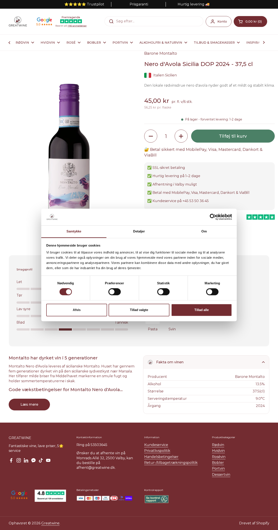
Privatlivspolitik (157, 451)
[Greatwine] (18, 21)
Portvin (218, 468)
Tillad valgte (139, 310)
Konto (222, 21)
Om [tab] (204, 231)
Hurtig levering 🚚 (194, 4)
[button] (250, 21)
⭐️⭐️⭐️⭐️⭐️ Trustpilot (84, 4)
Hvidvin (218, 451)
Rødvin (218, 445)
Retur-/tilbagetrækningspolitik (171, 463)
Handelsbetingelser (161, 457)
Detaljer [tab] (139, 231)
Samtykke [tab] (73, 231)
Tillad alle (201, 310)
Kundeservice (156, 445)
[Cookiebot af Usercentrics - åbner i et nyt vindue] (213, 217)
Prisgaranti (139, 4)
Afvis (77, 310)
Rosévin (218, 457)
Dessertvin (221, 474)
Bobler (218, 463)
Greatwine (50, 523)
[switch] (114, 291)
